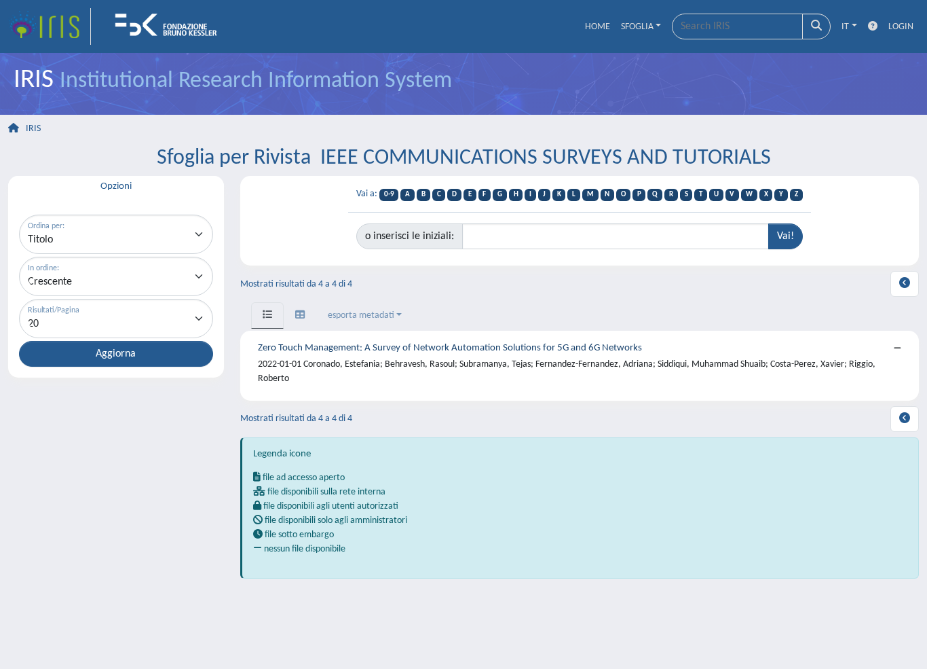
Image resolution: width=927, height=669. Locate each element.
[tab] (267, 315)
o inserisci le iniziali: (409, 236)
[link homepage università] (170, 26)
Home (597, 27)
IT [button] (845, 27)
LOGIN (900, 27)
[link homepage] (49, 26)
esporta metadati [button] (361, 315)
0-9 (389, 194)
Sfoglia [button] (637, 27)
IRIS (33, 129)
